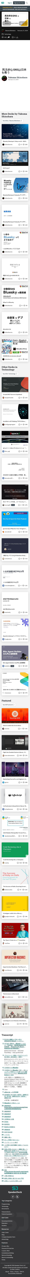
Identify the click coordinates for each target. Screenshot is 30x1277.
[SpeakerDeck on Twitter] (17, 1196)
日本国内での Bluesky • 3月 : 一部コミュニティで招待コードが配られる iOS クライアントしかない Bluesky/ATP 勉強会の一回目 (16, 1072)
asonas (7, 728)
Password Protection (8, 1248)
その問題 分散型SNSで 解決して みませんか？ (16, 1145)
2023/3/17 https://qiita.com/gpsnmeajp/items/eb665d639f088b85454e (16, 1107)
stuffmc (7, 943)
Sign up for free (19, 3)
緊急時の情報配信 (9, 1127)
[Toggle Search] (27, 2)
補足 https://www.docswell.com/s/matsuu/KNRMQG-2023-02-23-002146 (16, 1171)
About (7, 1271)
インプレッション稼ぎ (11, 1142)
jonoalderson (9, 997)
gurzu (6, 782)
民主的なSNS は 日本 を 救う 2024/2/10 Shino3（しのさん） (14, 1040)
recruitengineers (10, 585)
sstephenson (9, 809)
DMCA (22, 1271)
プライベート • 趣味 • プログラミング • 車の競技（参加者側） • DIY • (16, 1056)
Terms (12, 1271)
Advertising (5, 1239)
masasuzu (8, 693)
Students (4, 1225)
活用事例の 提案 (9, 1119)
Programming (6, 1204)
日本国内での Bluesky (11, 1067)
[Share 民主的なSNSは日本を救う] (9, 37)
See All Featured (8, 704)
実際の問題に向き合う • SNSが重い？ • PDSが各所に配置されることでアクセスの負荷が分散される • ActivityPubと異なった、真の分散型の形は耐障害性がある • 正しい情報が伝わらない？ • (16, 1152)
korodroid (8, 532)
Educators (5, 1223)
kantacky (8, 612)
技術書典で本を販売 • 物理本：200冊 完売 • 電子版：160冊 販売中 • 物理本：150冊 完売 (16, 1096)
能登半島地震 (8, 1132)
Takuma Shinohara (17, 77)
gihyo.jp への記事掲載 (11, 1092)
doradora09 (9, 478)
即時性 (6, 1122)
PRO (15, 478)
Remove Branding (7, 1255)
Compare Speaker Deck (8, 1237)
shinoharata (8, 144)
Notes (3, 1259)
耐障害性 (7, 1124)
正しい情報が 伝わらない (11, 1140)
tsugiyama (8, 639)
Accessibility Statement (15, 1273)
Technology (7, 34)
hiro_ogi (7, 451)
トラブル (7, 1135)
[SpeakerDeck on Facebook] (13, 1196)
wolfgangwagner (10, 424)
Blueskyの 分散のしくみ (12, 1103)
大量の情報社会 (9, 1176)
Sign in (10, 3)
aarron (7, 1024)
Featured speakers (7, 1214)
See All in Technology (9, 373)
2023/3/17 (7, 1111)
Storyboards (5, 1208)
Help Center (5, 1232)
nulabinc (7, 666)
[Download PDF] (17, 37)
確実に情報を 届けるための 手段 (14, 1178)
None (6, 1089)
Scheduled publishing (8, 1253)
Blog (3, 1234)
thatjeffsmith (9, 397)
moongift (8, 505)
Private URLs (5, 1246)
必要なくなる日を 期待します (13, 1181)
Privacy (16, 1271)
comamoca (8, 558)
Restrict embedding (7, 1257)
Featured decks (6, 1211)
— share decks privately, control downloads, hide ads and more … (15, 8)
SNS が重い (8, 1137)
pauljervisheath (9, 916)
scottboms (8, 970)
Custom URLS (6, 1250)
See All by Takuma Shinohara (12, 120)
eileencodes (8, 889)
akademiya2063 (10, 836)
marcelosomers (10, 755)
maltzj (7, 863)
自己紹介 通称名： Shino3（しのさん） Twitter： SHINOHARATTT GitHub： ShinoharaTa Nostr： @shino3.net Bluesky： (15, 1046)
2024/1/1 (7, 1129)
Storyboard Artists (7, 1221)
